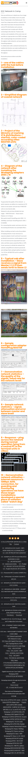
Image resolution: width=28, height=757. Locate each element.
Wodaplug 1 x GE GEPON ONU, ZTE (14, 712)
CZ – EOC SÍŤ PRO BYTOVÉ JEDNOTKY (14, 553)
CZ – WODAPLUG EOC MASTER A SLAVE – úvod (13, 605)
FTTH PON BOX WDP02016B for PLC (14, 663)
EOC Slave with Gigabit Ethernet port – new (14, 641)
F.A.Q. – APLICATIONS (14, 648)
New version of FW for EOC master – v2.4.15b (14, 700)
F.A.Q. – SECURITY (14, 655)
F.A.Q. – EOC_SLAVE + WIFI (14, 650)
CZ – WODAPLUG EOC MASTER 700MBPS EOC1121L (13, 599)
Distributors (10, 615)
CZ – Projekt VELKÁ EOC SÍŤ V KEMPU (14, 568)
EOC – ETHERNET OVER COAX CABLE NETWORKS (13, 626)
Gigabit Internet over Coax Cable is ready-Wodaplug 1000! (13, 673)
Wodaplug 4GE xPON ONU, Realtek (14, 724)
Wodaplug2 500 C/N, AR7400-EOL (14, 753)
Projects (24, 702)
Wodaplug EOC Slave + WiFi (14, 733)
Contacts (16, 544)
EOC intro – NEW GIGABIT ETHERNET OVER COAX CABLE (14, 633)
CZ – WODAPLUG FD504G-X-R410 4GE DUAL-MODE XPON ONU (13, 611)
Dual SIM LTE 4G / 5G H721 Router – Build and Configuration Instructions (14, 620)
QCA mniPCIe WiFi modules (14, 704)
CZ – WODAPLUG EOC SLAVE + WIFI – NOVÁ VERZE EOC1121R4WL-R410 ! (13, 549)
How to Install (14, 685)
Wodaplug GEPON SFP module (14, 738)
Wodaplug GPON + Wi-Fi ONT (14, 741)
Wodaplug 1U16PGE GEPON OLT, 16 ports (14, 716)
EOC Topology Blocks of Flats (14, 643)
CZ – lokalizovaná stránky (9, 564)
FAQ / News (14, 660)
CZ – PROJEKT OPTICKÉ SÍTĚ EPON (14, 566)
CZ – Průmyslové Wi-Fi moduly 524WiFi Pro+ (14, 572)
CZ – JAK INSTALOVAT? (14, 561)
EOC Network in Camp (14, 638)
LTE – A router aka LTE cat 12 (14, 687)
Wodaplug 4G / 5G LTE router (14, 721)
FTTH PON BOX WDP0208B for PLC (14, 665)
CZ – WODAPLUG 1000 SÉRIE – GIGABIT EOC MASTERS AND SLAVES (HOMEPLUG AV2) (13, 591)
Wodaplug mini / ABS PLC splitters (14, 745)
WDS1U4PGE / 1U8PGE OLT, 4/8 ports (14, 707)
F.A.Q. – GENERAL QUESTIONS (14, 653)
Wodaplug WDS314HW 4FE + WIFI (14, 750)
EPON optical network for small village (14, 646)
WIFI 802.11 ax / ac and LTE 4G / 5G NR (14, 709)
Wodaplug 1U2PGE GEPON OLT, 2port (14, 719)
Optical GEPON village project (10, 702)
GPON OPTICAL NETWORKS (14, 676)
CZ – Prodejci (22, 564)
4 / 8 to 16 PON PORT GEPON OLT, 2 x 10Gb (13, 541)
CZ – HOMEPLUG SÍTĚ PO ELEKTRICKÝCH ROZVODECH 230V (13, 558)
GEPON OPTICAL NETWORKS (14, 667)
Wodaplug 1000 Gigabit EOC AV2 (14, 714)
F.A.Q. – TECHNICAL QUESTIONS (14, 658)
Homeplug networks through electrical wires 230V (13, 681)
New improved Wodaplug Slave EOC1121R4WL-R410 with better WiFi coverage (14, 693)
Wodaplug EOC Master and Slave (14, 731)
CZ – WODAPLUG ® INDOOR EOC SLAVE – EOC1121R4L (13, 584)
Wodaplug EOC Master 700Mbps (14, 729)
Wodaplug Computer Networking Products (14, 726)
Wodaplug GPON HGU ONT (14, 743)
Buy (11, 544)
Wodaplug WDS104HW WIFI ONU (14, 748)
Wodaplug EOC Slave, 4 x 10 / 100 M (14, 736)
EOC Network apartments (14, 636)
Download (19, 615)
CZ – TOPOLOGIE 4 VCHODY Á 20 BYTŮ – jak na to (13, 578)
